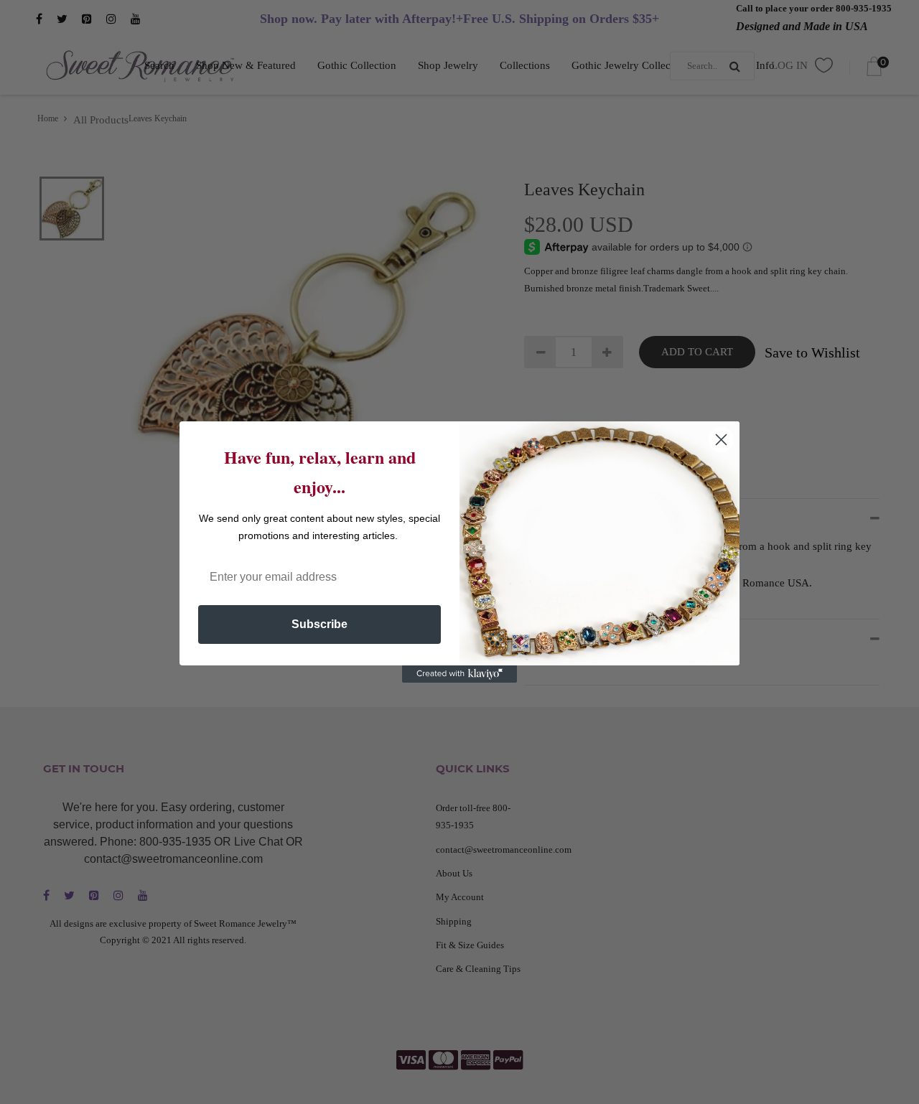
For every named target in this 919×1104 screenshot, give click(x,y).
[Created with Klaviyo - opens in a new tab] (459, 674)
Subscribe (319, 624)
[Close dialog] (721, 439)
